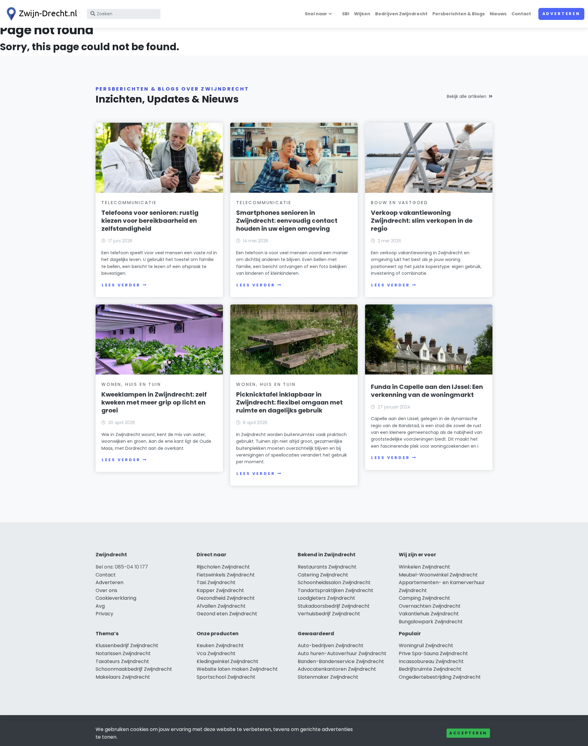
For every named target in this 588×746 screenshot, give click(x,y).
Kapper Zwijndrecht (220, 590)
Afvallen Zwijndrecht (221, 606)
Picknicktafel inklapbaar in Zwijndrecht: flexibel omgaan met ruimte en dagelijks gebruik (289, 402)
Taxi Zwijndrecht (216, 582)
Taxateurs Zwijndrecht (122, 661)
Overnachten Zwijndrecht (430, 606)
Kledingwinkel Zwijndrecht (227, 661)
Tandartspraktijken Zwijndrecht (335, 590)
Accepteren (468, 733)
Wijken (362, 14)
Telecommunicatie (129, 203)
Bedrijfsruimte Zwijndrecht (430, 669)
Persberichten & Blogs (458, 14)
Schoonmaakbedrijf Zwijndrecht (134, 669)
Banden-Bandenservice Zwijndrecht (341, 661)
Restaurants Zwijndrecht (327, 566)
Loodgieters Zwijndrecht (326, 598)
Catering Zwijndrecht (323, 574)
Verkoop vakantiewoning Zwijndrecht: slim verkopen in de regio (422, 220)
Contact (521, 14)
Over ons (106, 590)
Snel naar (316, 14)
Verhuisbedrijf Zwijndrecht (329, 613)
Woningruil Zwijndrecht (426, 645)
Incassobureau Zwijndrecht (431, 661)
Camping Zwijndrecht (424, 598)
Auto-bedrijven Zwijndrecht (331, 645)
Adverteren (561, 13)
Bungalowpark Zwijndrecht (431, 621)
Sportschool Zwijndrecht (226, 677)
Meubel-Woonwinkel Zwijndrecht (438, 574)
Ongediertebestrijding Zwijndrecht (440, 677)
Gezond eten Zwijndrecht (227, 613)
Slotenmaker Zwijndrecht (328, 677)
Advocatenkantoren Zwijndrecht (337, 669)
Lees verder (121, 285)
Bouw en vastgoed (399, 203)
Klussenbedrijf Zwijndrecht (127, 645)
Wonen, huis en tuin (131, 384)
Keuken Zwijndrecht (220, 645)
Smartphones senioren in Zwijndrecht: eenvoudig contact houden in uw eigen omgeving (286, 220)
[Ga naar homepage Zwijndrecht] (40, 14)
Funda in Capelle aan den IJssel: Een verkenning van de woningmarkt (427, 390)
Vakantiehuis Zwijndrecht (429, 613)
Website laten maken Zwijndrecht (237, 669)
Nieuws (498, 14)
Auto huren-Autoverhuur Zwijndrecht (342, 653)
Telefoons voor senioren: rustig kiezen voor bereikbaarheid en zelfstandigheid (149, 220)
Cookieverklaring (116, 598)
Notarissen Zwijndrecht (123, 653)
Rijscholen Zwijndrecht (223, 566)
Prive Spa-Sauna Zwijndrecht (433, 653)
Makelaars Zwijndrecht (123, 677)
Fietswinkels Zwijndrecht (226, 574)
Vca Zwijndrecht (216, 653)
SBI (345, 14)
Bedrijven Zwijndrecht (401, 14)
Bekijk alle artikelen (466, 96)
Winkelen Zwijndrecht (424, 566)
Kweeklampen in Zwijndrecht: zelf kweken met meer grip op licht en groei (154, 402)
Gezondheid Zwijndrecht (226, 598)
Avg (100, 606)
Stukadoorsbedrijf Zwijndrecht (334, 606)
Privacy (104, 613)
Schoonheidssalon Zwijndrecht (334, 582)
